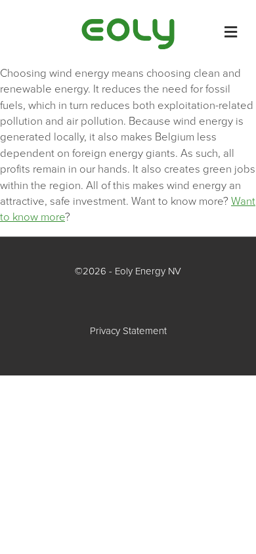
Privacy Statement (128, 331)
